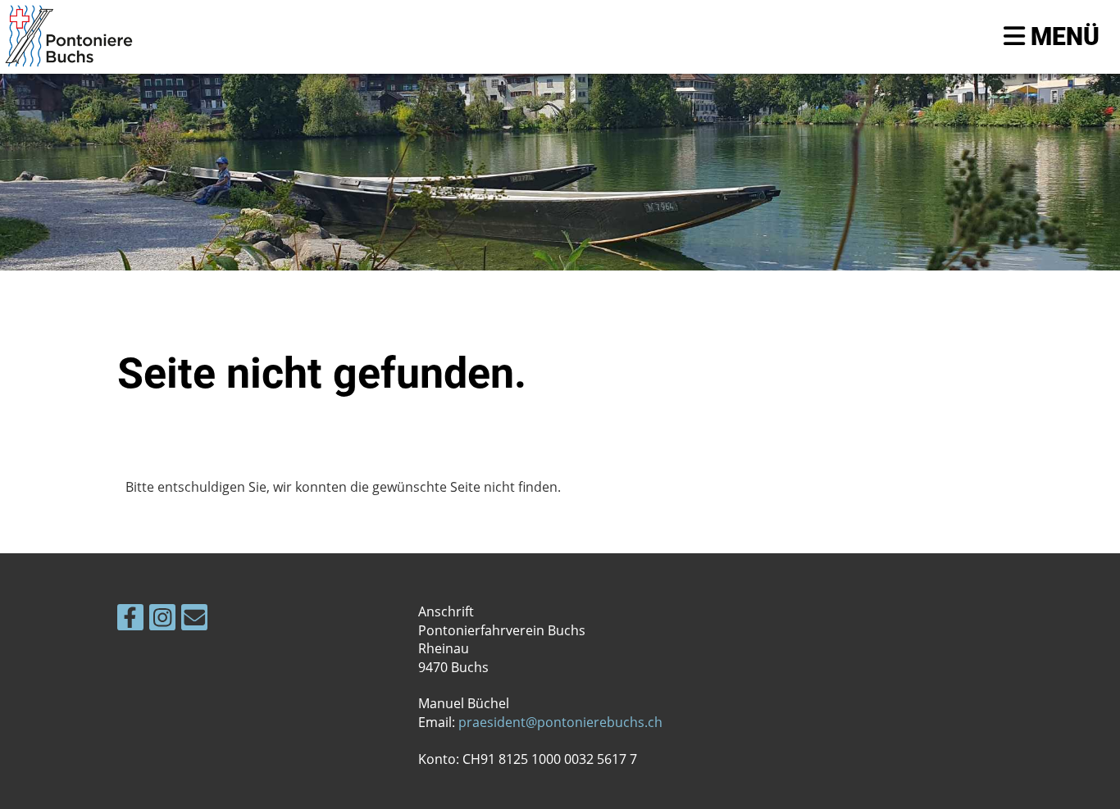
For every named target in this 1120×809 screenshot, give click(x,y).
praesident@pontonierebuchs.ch (560, 722)
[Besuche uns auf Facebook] (130, 620)
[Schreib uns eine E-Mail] (194, 620)
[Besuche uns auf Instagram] (162, 620)
